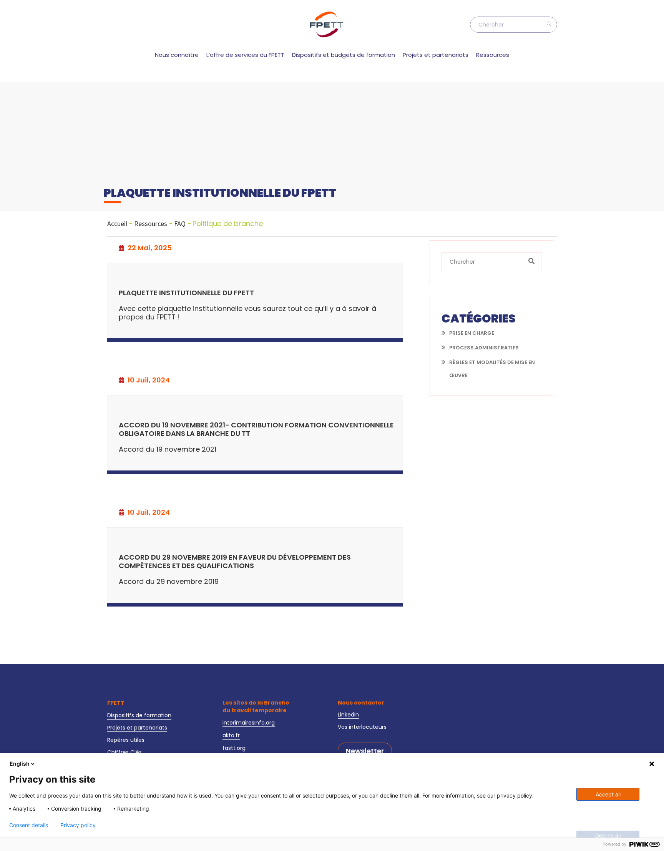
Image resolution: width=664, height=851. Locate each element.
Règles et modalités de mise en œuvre (492, 369)
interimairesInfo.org (248, 722)
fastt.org (234, 748)
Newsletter (365, 751)
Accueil (117, 223)
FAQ (180, 223)
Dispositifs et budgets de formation (343, 54)
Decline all (608, 835)
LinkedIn (348, 714)
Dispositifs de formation (139, 715)
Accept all (608, 794)
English (20, 763)
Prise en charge (471, 333)
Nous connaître (177, 54)
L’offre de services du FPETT (245, 54)
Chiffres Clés (124, 752)
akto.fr (231, 735)
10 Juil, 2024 (148, 380)
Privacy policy (78, 825)
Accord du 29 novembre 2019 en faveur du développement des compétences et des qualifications (235, 561)
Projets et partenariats (435, 54)
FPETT (115, 703)
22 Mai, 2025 (149, 248)
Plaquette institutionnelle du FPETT (186, 293)
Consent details (28, 825)
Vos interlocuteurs (362, 727)
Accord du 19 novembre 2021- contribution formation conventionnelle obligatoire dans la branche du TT (256, 429)
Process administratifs (484, 347)
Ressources (492, 54)
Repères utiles (125, 740)
